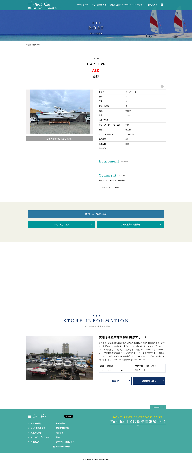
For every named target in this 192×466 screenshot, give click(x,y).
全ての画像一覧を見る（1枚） (60, 139)
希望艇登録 (60, 423)
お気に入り (152, 5)
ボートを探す (82, 5)
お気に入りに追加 (61, 224)
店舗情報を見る (149, 381)
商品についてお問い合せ (96, 214)
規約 (58, 437)
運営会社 (59, 433)
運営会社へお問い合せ (65, 442)
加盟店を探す (115, 5)
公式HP (115, 381)
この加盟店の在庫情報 (130, 224)
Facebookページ (63, 447)
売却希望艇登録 (62, 428)
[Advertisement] (96, 276)
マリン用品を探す (99, 5)
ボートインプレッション (134, 5)
